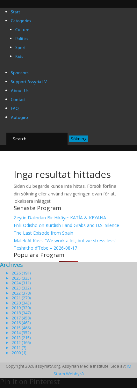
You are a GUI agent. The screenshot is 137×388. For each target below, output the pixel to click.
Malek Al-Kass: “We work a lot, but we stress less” (65, 241)
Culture (22, 30)
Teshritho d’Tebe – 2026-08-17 (45, 248)
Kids (19, 57)
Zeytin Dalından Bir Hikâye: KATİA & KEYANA (60, 218)
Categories (21, 21)
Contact (18, 100)
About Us (20, 91)
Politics (21, 39)
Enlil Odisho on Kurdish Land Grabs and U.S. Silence (66, 225)
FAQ (15, 108)
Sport (20, 48)
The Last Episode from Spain (43, 233)
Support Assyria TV (29, 82)
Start (15, 12)
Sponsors (20, 73)
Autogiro (19, 117)
